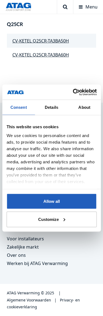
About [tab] (84, 107)
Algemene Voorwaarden (29, 300)
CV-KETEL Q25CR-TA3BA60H (40, 55)
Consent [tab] (18, 107)
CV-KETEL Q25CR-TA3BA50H (40, 41)
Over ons (16, 255)
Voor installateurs (25, 239)
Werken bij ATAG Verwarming (37, 263)
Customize (48, 219)
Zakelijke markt (23, 247)
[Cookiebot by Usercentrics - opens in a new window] (73, 92)
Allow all (51, 201)
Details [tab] (51, 107)
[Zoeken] (65, 7)
